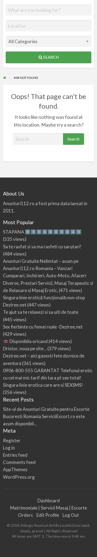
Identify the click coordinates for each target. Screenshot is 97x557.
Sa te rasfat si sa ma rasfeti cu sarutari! (42, 246)
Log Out (71, 515)
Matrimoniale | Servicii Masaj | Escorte (48, 508)
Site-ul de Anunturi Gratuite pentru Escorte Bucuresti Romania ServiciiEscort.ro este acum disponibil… (46, 416)
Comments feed (19, 462)
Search (50, 57)
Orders (25, 515)
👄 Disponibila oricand (25, 341)
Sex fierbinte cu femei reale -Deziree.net (43, 327)
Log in (9, 448)
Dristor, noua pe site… (25, 348)
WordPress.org (19, 477)
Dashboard (48, 500)
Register (11, 440)
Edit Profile (47, 515)
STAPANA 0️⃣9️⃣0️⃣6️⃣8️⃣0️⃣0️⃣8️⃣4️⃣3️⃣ (42, 232)
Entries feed (15, 455)
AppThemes (15, 469)
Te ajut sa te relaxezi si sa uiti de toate (40, 312)
